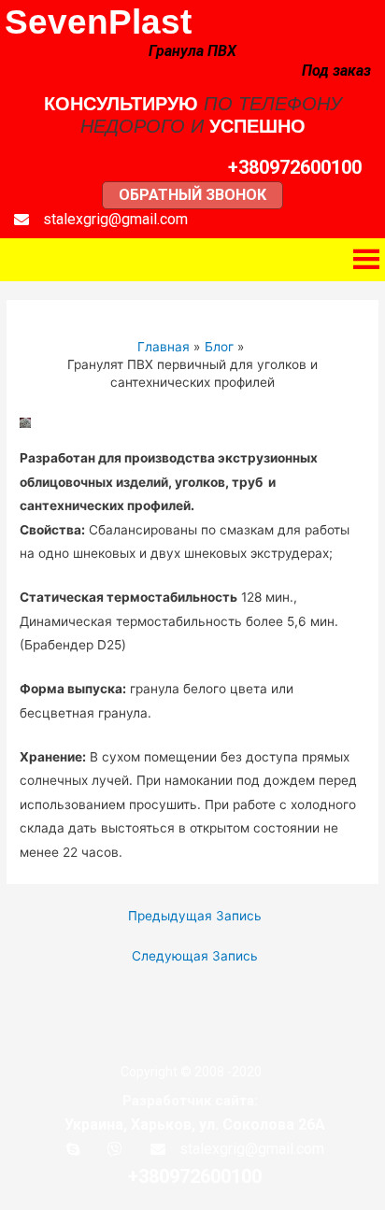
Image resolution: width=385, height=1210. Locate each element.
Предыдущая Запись (195, 915)
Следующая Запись (195, 955)
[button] (294, 167)
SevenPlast (98, 22)
